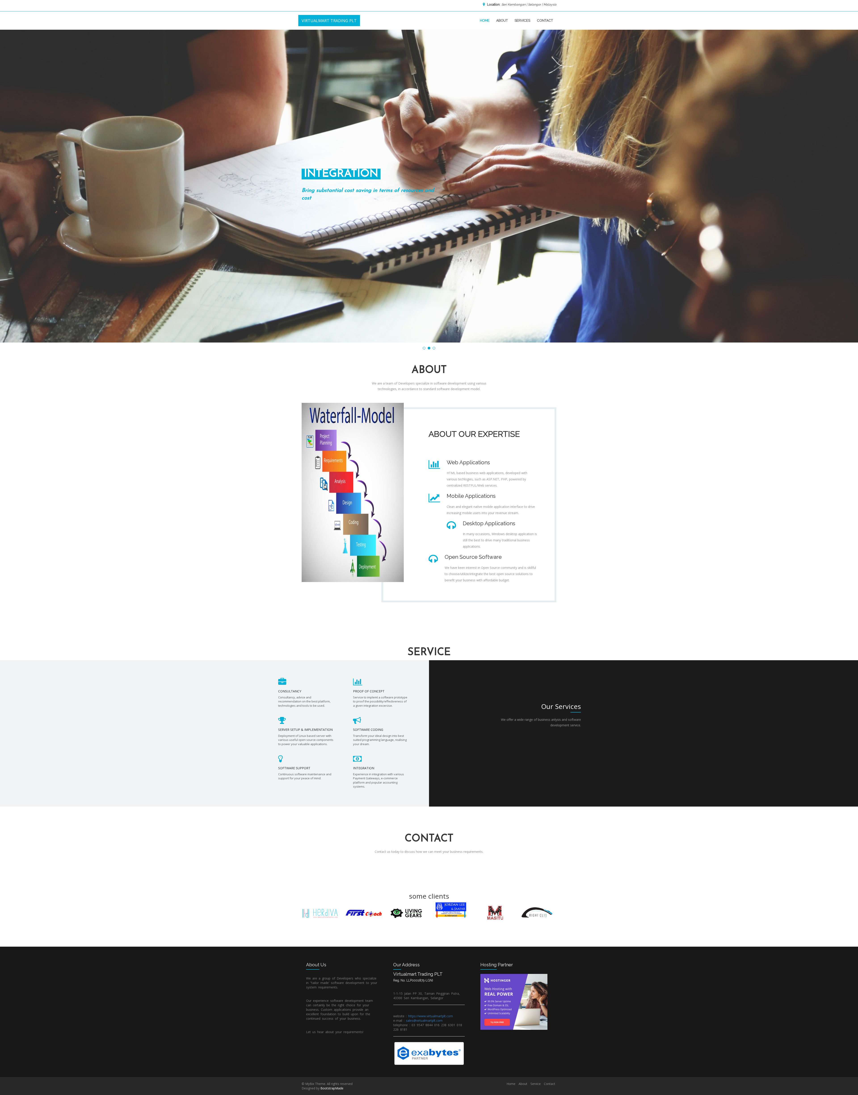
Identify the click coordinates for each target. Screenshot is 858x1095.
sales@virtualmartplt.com (424, 1020)
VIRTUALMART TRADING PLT (329, 20)
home (485, 21)
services (522, 21)
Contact (549, 1084)
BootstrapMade (331, 1088)
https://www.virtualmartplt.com (430, 1016)
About (523, 1084)
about (502, 21)
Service (535, 1084)
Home (511, 1084)
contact (545, 21)
